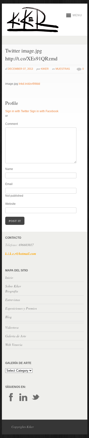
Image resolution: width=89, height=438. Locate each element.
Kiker (45, 68)
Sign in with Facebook (44, 111)
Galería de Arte (15, 336)
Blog (8, 317)
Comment (11, 124)
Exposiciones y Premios (21, 308)
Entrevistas (12, 299)
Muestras (63, 68)
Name (9, 169)
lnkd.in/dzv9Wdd (29, 83)
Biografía (11, 291)
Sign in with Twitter (17, 111)
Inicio (9, 277)
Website (10, 204)
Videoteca (12, 327)
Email (9, 184)
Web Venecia (13, 344)
